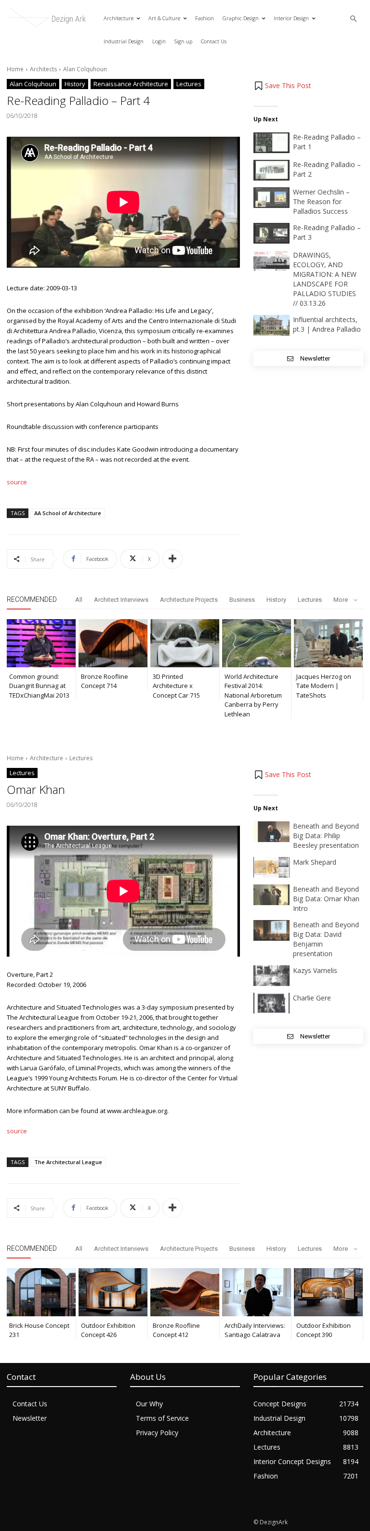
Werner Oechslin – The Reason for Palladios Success (321, 201)
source (17, 482)
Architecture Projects (189, 599)
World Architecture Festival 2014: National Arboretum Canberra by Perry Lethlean (253, 695)
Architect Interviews (121, 599)
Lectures (188, 83)
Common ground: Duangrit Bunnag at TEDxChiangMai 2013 (39, 686)
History (75, 83)
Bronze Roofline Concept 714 (104, 681)
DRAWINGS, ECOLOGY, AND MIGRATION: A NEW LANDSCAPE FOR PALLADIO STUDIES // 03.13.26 (325, 279)
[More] (172, 559)
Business (242, 599)
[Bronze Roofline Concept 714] (113, 643)
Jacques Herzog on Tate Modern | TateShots (323, 686)
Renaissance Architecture (130, 83)
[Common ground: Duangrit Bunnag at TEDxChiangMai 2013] (41, 643)
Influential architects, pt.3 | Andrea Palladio (327, 324)
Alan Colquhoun (85, 69)
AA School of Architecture (67, 513)
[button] (354, 19)
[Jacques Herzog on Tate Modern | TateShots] (328, 643)
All (78, 599)
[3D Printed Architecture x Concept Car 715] (184, 643)
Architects (43, 69)
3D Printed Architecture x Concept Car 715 (176, 686)
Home (15, 69)
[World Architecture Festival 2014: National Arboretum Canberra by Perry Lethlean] (256, 643)
